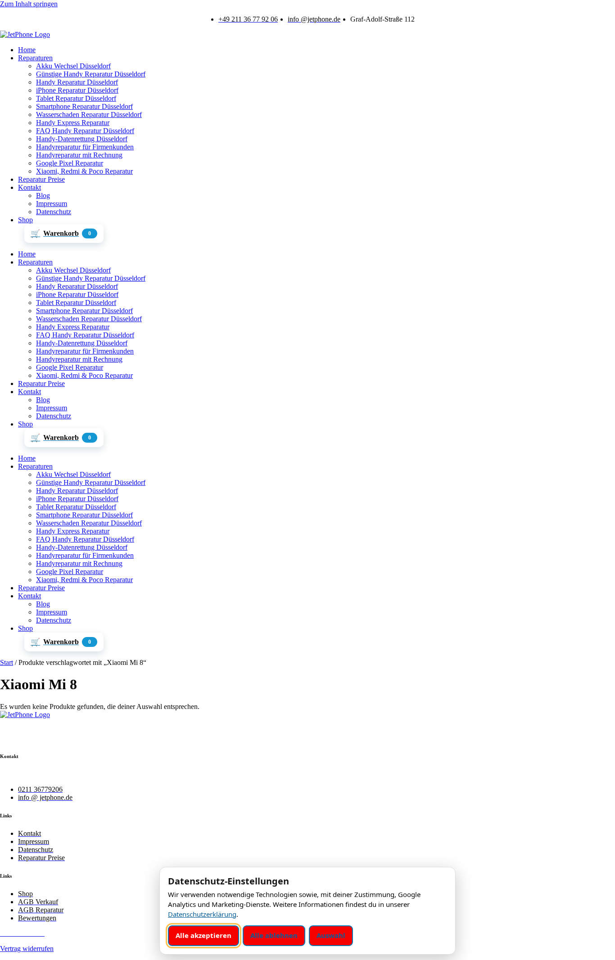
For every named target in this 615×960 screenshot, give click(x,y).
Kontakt (29, 187)
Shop (25, 220)
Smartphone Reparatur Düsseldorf (84, 106)
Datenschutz (53, 211)
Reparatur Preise (41, 179)
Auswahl (331, 935)
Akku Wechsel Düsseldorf (73, 66)
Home (27, 50)
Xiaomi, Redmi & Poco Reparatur (84, 171)
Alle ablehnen (274, 935)
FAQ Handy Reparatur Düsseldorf (85, 131)
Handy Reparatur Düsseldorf (77, 82)
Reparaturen (35, 58)
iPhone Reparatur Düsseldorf (77, 90)
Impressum (51, 203)
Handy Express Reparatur (72, 122)
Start (6, 662)
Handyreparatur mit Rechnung (79, 155)
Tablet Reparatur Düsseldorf (76, 98)
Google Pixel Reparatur (69, 163)
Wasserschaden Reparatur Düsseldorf (89, 114)
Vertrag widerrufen (27, 948)
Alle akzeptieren (203, 935)
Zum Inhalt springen (29, 4)
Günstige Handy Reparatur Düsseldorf (90, 74)
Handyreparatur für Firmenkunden (85, 147)
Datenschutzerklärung (202, 914)
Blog (43, 195)
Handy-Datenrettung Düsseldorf (81, 139)
